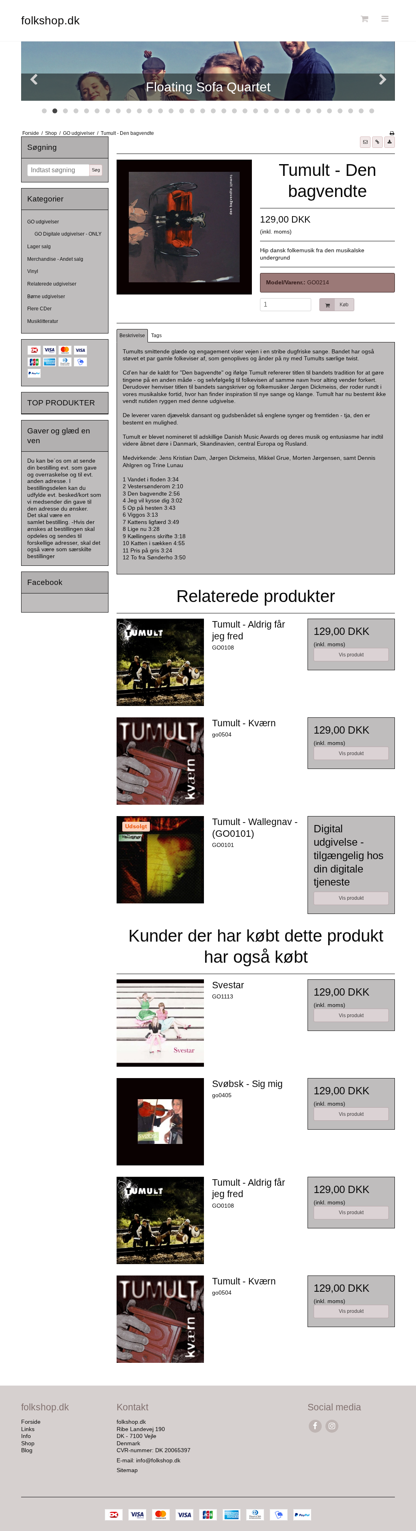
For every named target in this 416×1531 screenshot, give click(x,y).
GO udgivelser (43, 222)
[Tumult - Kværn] (160, 761)
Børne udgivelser (46, 296)
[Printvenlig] (392, 133)
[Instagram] (331, 1426)
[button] (365, 142)
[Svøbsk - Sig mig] (160, 1121)
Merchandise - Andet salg (55, 259)
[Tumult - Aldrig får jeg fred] (160, 662)
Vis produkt (351, 655)
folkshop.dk (50, 20)
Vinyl (32, 271)
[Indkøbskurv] (363, 18)
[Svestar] (160, 1023)
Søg (96, 169)
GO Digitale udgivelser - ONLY (68, 234)
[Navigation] (385, 18)
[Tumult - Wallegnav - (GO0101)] (160, 859)
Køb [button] (344, 304)
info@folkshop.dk (158, 1460)
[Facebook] (315, 1426)
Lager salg (39, 246)
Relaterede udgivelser (51, 284)
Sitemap (127, 1470)
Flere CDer (39, 309)
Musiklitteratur (42, 321)
